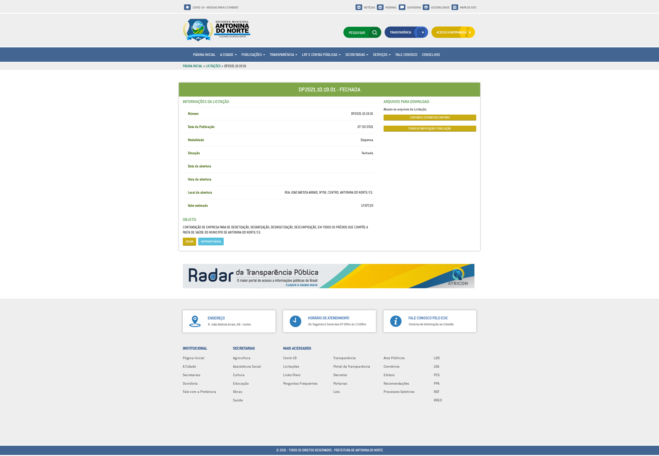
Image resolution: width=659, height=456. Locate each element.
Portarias (340, 383)
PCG (437, 375)
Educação (241, 383)
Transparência (282, 54)
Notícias (369, 7)
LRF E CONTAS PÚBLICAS (320, 54)
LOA (436, 366)
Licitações (213, 66)
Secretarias (355, 54)
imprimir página (211, 241)
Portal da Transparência (351, 366)
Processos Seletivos (399, 391)
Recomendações (396, 383)
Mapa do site (468, 7)
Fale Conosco (406, 54)
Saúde (238, 400)
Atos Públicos (394, 358)
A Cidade (227, 54)
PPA (436, 383)
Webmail (391, 7)
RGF (436, 391)
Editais (389, 375)
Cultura (239, 375)
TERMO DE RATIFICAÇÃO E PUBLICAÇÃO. (430, 128)
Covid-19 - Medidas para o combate (215, 7)
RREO (438, 400)
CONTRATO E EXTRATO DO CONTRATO (430, 117)
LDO (437, 358)
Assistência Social (247, 366)
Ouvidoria (414, 7)
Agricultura (241, 358)
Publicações (252, 54)
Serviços (380, 54)
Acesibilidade (440, 7)
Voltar (189, 241)
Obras (237, 391)
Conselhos (431, 54)
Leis (336, 391)
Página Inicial (204, 54)
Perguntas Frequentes (300, 383)
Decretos (340, 375)
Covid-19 (290, 358)
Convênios (392, 366)
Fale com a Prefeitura (199, 391)
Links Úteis (291, 375)
